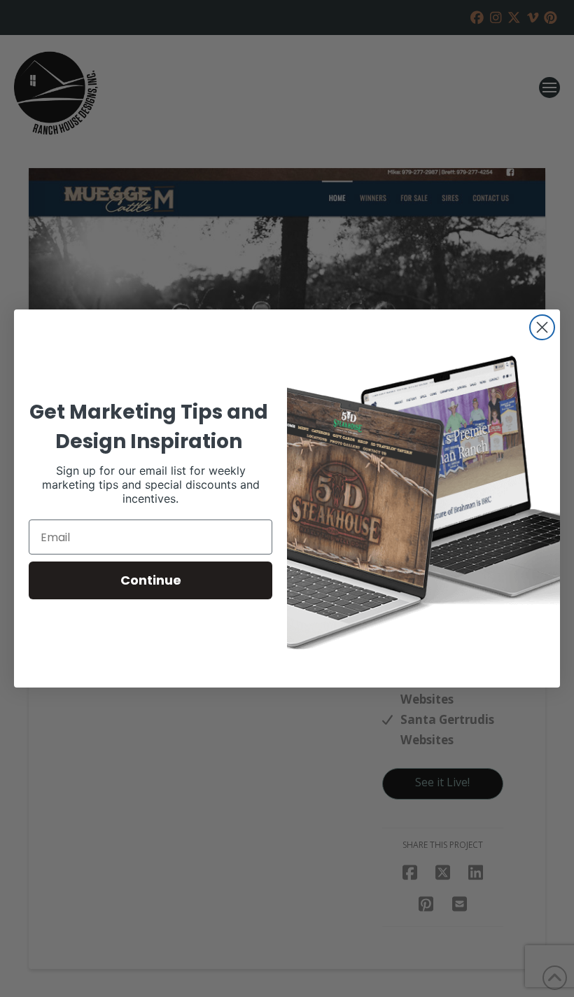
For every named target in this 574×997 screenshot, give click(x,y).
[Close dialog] (542, 327)
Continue (150, 580)
